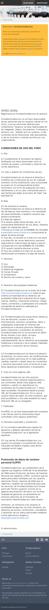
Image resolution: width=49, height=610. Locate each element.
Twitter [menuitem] (28, 570)
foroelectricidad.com (21, 583)
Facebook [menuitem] (29, 567)
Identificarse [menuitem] (42, 3)
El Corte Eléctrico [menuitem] (32, 556)
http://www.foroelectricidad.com (16, 293)
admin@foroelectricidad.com (17, 232)
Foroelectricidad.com (19, 53)
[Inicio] (24, 11)
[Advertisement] (24, 82)
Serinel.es (22, 607)
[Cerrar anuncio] (46, 26)
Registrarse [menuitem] (28, 3)
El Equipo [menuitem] (5, 553)
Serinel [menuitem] (28, 553)
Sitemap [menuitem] (5, 567)
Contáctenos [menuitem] (7, 556)
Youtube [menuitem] (29, 573)
